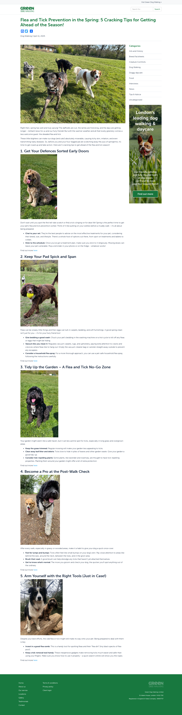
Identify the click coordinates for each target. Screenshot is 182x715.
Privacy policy (48, 686)
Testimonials (23, 701)
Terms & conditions (50, 683)
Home (21, 683)
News (131, 89)
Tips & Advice (135, 94)
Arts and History (136, 51)
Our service (23, 690)
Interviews (133, 83)
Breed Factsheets (136, 56)
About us (22, 686)
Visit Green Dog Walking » (151, 2)
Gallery (21, 698)
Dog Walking (135, 67)
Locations (22, 694)
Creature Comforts (137, 62)
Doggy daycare (136, 72)
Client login (47, 690)
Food (131, 78)
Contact (22, 705)
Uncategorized (135, 99)
